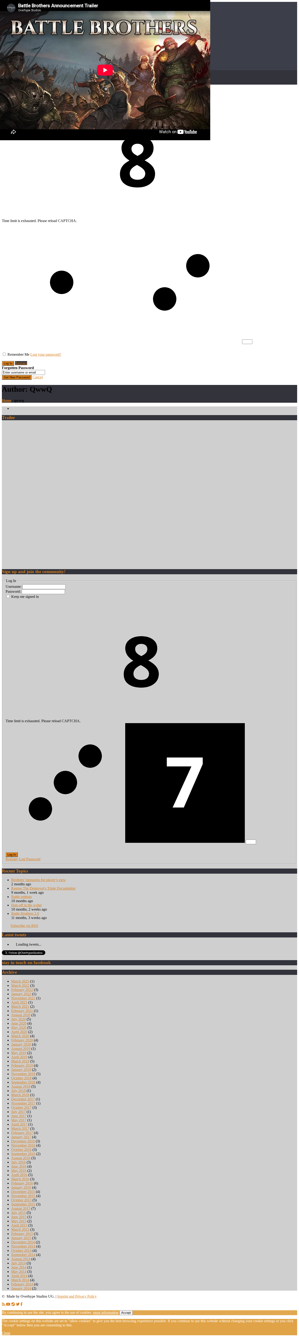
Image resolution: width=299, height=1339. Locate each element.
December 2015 (23, 1192)
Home (6, 400)
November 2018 (23, 1074)
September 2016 (23, 1154)
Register (21, 363)
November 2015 (23, 1196)
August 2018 (20, 1086)
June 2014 (18, 1267)
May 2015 (18, 1221)
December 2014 (23, 1242)
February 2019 (22, 1065)
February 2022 (22, 990)
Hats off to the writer (26, 905)
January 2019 (21, 1070)
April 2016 (19, 1175)
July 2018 (18, 1091)
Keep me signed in (25, 597)
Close (6, 1333)
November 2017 (23, 1103)
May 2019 (18, 1053)
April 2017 (19, 1124)
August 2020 (20, 1015)
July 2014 (18, 1263)
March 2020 (20, 1036)
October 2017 (21, 1107)
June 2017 (18, 1116)
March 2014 (20, 1280)
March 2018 (20, 1095)
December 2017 (23, 1099)
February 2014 (22, 1284)
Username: (14, 587)
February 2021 (22, 1011)
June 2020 (18, 1023)
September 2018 (23, 1082)
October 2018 (21, 1078)
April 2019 (19, 1057)
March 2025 (20, 981)
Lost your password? (45, 354)
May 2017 (18, 1120)
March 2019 (20, 1061)
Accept (126, 1312)
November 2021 (23, 998)
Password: (14, 591)
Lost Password (29, 859)
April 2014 (19, 1276)
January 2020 (21, 1044)
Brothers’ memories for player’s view (38, 880)
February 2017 (22, 1133)
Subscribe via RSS (24, 926)
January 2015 (21, 1238)
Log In (11, 854)
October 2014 (21, 1251)
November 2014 (23, 1246)
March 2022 (20, 985)
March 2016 (20, 1179)
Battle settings (21, 897)
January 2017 (21, 1137)
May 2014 (18, 1272)
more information (105, 1312)
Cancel (37, 377)
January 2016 (21, 1187)
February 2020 (22, 1040)
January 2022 (21, 994)
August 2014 (20, 1259)
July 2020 (18, 1019)
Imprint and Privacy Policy (77, 1296)
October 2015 (21, 1200)
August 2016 (20, 1158)
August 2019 (20, 1049)
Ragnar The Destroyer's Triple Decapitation (43, 888)
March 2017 (20, 1129)
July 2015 (18, 1213)
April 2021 (19, 1002)
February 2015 (22, 1234)
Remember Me (18, 354)
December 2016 (23, 1141)
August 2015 (20, 1208)
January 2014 (21, 1288)
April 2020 (19, 1032)
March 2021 (20, 1007)
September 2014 (23, 1255)
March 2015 (20, 1229)
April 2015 (19, 1225)
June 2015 (18, 1217)
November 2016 (23, 1145)
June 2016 (18, 1166)
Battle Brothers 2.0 (25, 913)
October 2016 (21, 1150)
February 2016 (22, 1183)
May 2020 (18, 1028)
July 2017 (18, 1112)
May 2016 (18, 1171)
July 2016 (18, 1162)
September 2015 (23, 1204)
